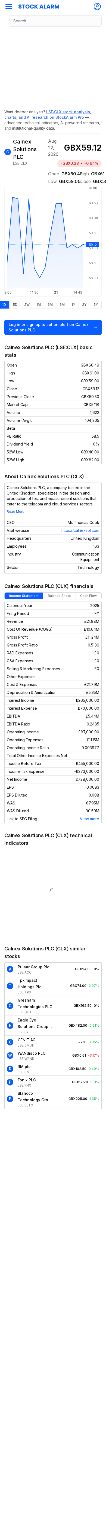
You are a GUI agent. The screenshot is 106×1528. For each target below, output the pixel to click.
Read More (15, 512)
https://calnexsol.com (80, 530)
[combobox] (55, 21)
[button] (8, 6)
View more (89, 818)
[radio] (15, 305)
